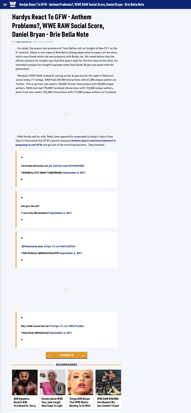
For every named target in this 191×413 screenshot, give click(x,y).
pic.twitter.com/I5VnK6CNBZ (66, 165)
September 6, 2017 (74, 172)
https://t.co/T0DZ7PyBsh (68, 326)
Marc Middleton (23, 42)
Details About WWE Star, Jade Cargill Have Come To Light (52, 402)
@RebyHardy (30, 246)
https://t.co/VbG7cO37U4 (59, 246)
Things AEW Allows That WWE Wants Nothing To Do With (79, 402)
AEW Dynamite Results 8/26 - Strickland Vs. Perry (25, 402)
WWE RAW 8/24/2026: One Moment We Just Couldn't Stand (108, 402)
